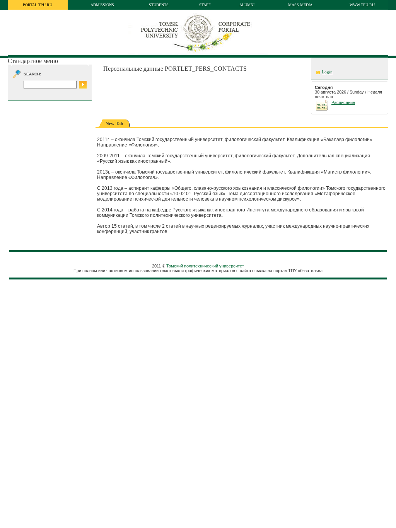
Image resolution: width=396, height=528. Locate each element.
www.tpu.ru (362, 5)
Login (327, 72)
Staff (205, 5)
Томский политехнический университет (205, 266)
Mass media (300, 5)
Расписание (343, 102)
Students (159, 5)
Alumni (246, 5)
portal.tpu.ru (37, 5)
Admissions (102, 5)
